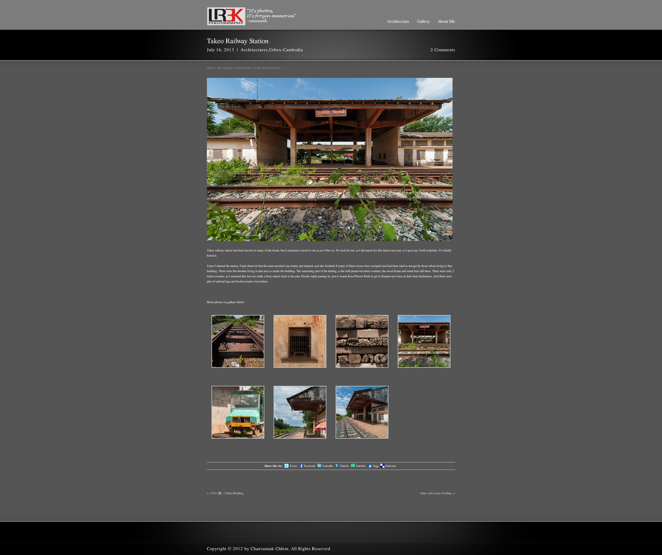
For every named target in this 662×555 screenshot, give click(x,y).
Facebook (309, 465)
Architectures (254, 50)
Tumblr (344, 465)
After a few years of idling (437, 493)
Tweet (293, 465)
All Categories (225, 67)
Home (210, 67)
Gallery (423, 21)
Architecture (398, 21)
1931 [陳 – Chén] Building (225, 493)
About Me (446, 21)
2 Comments (443, 50)
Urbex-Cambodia (286, 50)
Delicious (391, 465)
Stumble (361, 465)
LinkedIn (327, 465)
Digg (375, 465)
